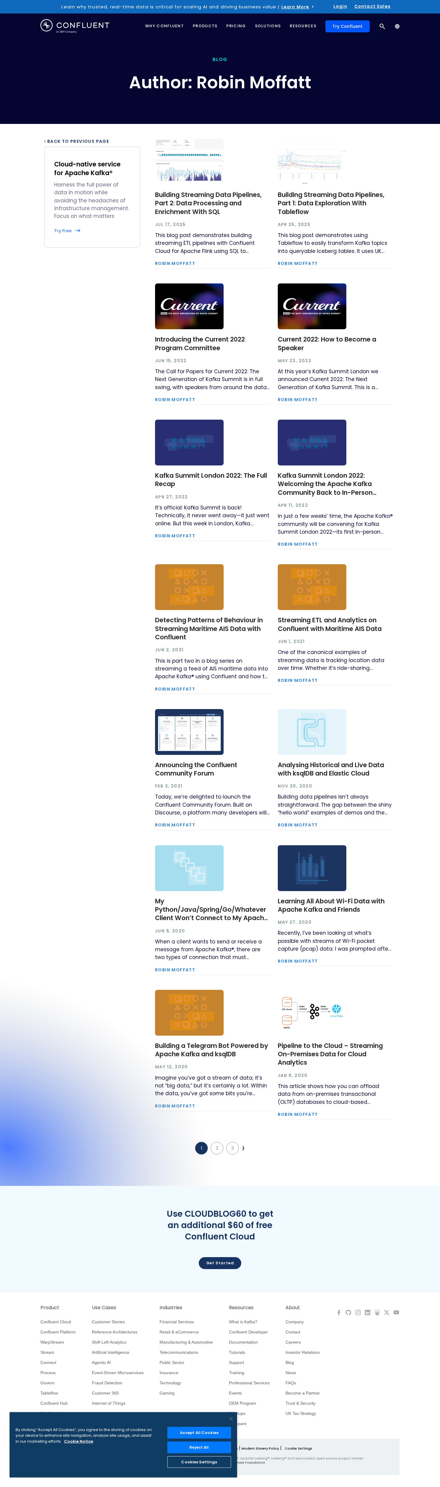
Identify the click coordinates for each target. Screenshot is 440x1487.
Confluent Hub (54, 1403)
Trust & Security (300, 1403)
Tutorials (237, 1352)
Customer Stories (108, 1321)
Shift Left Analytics (109, 1342)
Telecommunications (179, 1352)
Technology (170, 1382)
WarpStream (52, 1342)
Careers (293, 1342)
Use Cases (104, 1307)
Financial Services (177, 1321)
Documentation (243, 1342)
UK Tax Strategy (301, 1413)
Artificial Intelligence (110, 1352)
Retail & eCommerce (179, 1332)
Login (340, 6)
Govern (47, 1382)
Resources (241, 1307)
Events (235, 1393)
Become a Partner (303, 1393)
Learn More (295, 7)
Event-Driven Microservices (118, 1372)
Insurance (169, 1372)
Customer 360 (105, 1393)
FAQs (291, 1382)
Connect (48, 1362)
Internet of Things (108, 1403)
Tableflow (49, 1393)
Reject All (199, 1447)
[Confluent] (74, 26)
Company (295, 1321)
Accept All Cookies (199, 1433)
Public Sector (172, 1362)
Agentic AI (101, 1362)
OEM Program (242, 1403)
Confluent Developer (248, 1332)
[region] (123, 1444)
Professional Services (249, 1382)
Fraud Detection (107, 1382)
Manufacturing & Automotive (186, 1342)
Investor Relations (303, 1352)
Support (236, 1362)
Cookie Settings (298, 1448)
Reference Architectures (114, 1332)
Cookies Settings (199, 1462)
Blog (290, 1362)
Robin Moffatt (175, 263)
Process (48, 1372)
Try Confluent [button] (347, 26)
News (291, 1372)
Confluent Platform (58, 1332)
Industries (171, 1307)
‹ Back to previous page (76, 141)
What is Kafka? (243, 1321)
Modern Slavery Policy (260, 1448)
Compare (238, 1423)
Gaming (167, 1393)
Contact (293, 1332)
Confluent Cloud (55, 1321)
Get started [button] (220, 1263)
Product (49, 1307)
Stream (47, 1352)
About (293, 1307)
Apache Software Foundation (239, 1462)
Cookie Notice (78, 1441)
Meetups (237, 1413)
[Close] (231, 1419)
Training (236, 1372)
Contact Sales (372, 6)
